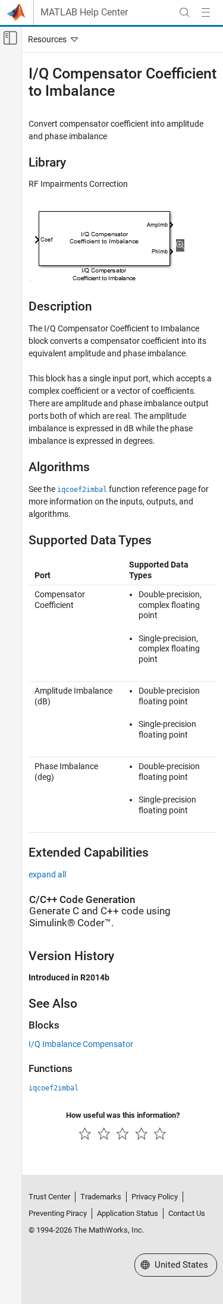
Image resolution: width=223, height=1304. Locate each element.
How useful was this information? (123, 1115)
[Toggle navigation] (50, 39)
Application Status (127, 1213)
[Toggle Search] (184, 12)
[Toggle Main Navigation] (206, 12)
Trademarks (100, 1196)
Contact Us (186, 1213)
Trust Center (49, 1196)
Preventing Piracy (58, 1213)
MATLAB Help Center (84, 12)
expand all (47, 874)
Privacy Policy (154, 1196)
